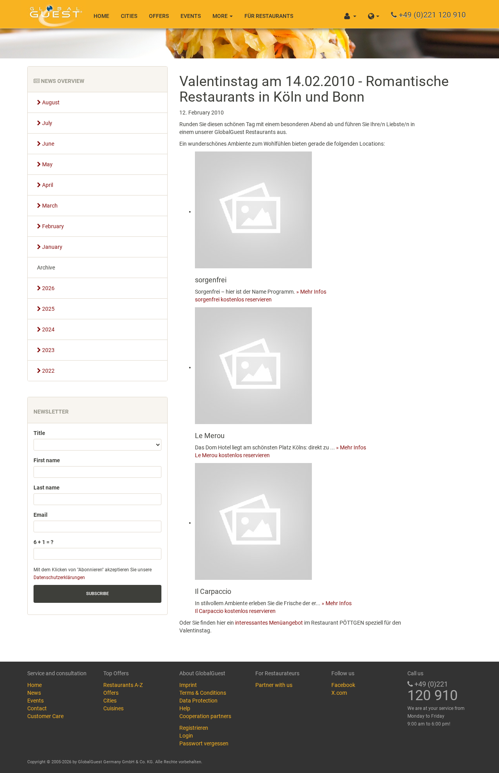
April (47, 185)
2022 (48, 371)
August (50, 102)
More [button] (220, 16)
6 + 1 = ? (43, 542)
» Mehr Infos (311, 292)
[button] (373, 14)
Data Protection (198, 700)
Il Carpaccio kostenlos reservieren (235, 611)
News (34, 693)
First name (47, 460)
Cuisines (113, 708)
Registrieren (193, 728)
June (47, 144)
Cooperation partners (205, 716)
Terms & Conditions (202, 693)
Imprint (188, 685)
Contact (37, 708)
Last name (47, 487)
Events (190, 16)
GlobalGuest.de (54, 13)
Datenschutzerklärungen (59, 577)
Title (39, 433)
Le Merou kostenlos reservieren (232, 455)
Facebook (343, 685)
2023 (48, 350)
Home (101, 16)
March (49, 205)
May (47, 164)
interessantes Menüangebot (269, 623)
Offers (159, 16)
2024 (48, 329)
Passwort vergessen (203, 743)
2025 (48, 309)
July (46, 123)
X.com (339, 693)
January (51, 247)
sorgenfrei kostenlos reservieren (233, 299)
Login (186, 736)
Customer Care (45, 716)
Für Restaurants (268, 16)
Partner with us (273, 685)
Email (41, 515)
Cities (129, 16)
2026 (48, 288)
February (52, 226)
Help (184, 708)
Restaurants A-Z (123, 685)
